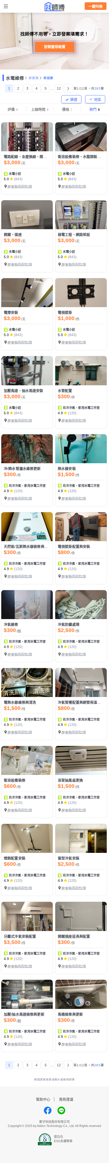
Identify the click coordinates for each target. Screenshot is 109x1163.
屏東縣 (34, 78)
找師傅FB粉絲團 (47, 1110)
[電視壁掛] (81, 292)
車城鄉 (48, 78)
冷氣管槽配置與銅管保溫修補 (81, 702)
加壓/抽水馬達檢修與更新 (24, 1014)
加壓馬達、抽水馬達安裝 (23, 391)
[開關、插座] (27, 214)
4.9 (60, 413)
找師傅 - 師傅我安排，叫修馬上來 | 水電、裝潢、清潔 (54, 6)
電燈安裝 (11, 312)
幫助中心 (43, 1099)
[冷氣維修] (27, 604)
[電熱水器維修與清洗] (27, 682)
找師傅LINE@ (61, 1110)
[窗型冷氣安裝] (81, 838)
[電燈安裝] (27, 292)
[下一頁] (68, 88)
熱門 (93, 109)
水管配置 (65, 391)
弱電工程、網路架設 (74, 234)
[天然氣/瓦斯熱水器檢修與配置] (27, 526)
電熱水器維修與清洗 (20, 702)
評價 (11, 109)
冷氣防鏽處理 (68, 624)
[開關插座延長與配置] (81, 916)
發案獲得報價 (54, 47)
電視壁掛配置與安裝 (74, 546)
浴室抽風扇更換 (70, 780)
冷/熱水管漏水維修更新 (22, 469)
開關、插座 (13, 234)
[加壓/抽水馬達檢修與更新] (27, 994)
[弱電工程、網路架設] (81, 214)
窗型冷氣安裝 (68, 858)
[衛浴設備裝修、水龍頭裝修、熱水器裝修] (81, 136)
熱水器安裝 (67, 469)
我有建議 (66, 1099)
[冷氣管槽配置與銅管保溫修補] (81, 682)
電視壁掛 (65, 312)
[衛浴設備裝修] (27, 760)
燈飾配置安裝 (14, 858)
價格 (65, 109)
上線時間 (38, 109)
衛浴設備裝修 (14, 780)
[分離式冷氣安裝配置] (27, 916)
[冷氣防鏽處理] (81, 604)
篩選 (73, 99)
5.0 (6, 179)
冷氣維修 (11, 624)
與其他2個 (25, 186)
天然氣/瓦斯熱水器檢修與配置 (27, 546)
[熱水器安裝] (81, 448)
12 (59, 88)
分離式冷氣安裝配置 (20, 936)
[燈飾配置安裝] (27, 838)
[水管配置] (81, 370)
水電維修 (15, 78)
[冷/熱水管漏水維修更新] (27, 448)
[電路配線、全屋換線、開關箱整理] (27, 136)
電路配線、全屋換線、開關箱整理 (31, 157)
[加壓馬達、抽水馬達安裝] (27, 370)
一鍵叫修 (95, 6)
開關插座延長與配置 (74, 936)
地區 (97, 99)
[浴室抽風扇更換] (81, 760)
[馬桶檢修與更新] (81, 994)
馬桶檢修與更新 (70, 1014)
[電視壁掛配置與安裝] (81, 526)
